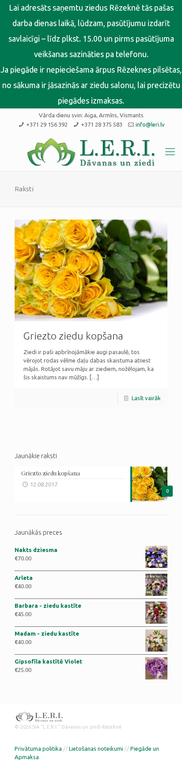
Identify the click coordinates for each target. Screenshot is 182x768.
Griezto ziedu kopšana (73, 335)
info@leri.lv (150, 124)
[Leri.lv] (91, 152)
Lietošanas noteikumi (96, 748)
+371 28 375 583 (101, 124)
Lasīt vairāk (146, 398)
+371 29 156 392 (47, 124)
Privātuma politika (38, 748)
